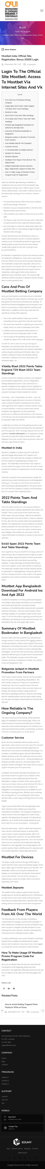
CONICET (5, 1097)
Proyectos (27, 1149)
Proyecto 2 (5, 1081)
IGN (3, 1103)
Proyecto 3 (5, 1084)
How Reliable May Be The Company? (18, 143)
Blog (3, 1061)
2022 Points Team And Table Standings (19, 115)
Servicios (35, 1149)
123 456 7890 (6, 1042)
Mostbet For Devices (12, 153)
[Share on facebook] (4, 988)
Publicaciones (22, 1153)
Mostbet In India (11, 112)
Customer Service (11, 146)
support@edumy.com (9, 1045)
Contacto (5, 1065)
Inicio (8, 1149)
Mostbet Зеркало (11, 156)
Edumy (16, 1165)
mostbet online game (17, 433)
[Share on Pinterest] (14, 988)
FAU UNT (5, 1100)
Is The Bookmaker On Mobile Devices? (19, 150)
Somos (4, 1058)
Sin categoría (25, 31)
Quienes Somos (17, 1149)
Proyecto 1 (5, 1077)
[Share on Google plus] (9, 988)
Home (17, 31)
